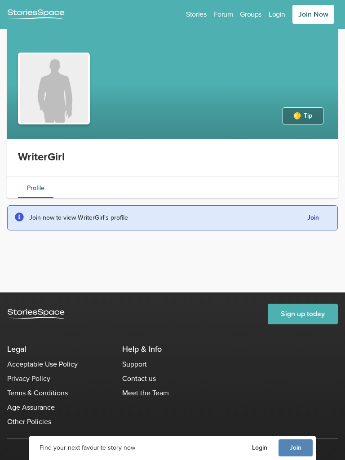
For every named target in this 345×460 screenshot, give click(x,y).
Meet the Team (145, 393)
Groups (250, 14)
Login (259, 447)
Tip (308, 115)
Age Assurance (31, 407)
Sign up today (303, 314)
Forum (223, 14)
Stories (196, 14)
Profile (35, 188)
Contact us (139, 378)
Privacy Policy (28, 378)
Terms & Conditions (37, 393)
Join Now (313, 14)
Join (295, 447)
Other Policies (29, 421)
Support (134, 364)
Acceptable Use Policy (42, 364)
